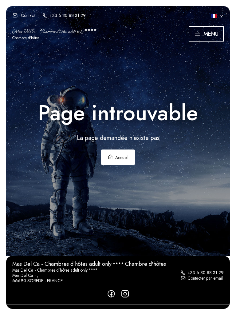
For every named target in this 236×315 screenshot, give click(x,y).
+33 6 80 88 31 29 (205, 272)
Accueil (121, 157)
